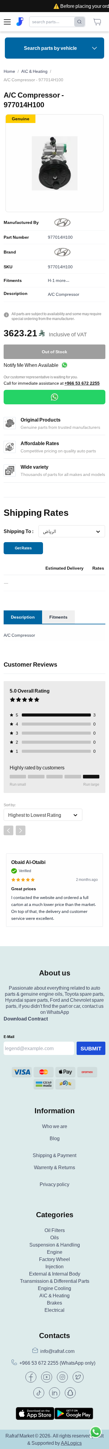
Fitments (13, 280)
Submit (91, 1048)
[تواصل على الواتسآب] (95, 1435)
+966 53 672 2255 (82, 383)
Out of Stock (54, 351)
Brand (10, 252)
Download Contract (26, 1019)
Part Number (16, 237)
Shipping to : (19, 531)
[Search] (79, 22)
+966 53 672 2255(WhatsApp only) (57, 1363)
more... (62, 280)
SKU (8, 266)
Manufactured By (21, 222)
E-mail (9, 1036)
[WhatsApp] (54, 397)
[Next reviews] (20, 830)
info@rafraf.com (57, 1351)
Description (16, 293)
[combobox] (42, 532)
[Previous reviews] (8, 830)
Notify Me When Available (31, 365)
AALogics (71, 1443)
